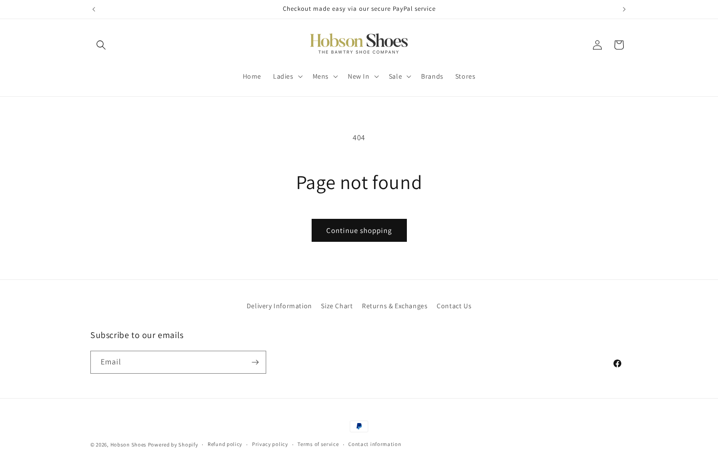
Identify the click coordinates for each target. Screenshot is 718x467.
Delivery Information (279, 305)
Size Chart (337, 305)
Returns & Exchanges (394, 305)
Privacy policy (270, 444)
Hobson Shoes (128, 444)
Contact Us (454, 305)
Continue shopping (359, 230)
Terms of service (317, 444)
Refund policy (225, 444)
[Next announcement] (624, 9)
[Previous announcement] (94, 9)
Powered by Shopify (173, 444)
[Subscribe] (255, 362)
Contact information (374, 444)
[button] (101, 45)
